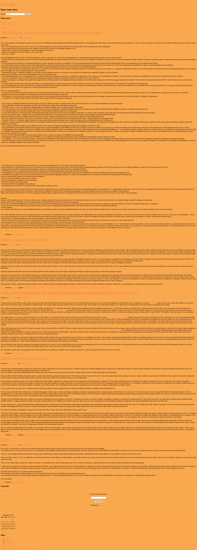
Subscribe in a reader (7, 490)
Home (7, 27)
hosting (36, 548)
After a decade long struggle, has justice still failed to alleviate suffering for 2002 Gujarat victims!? (70, 292)
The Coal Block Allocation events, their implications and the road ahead (51, 32)
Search (3, 14)
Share (4, 234)
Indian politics (51, 435)
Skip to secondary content (9, 24)
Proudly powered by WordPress (11, 548)
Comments (10, 543)
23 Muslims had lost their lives (117, 317)
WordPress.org (9, 545)
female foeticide (50, 287)
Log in (7, 539)
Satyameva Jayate (75, 287)
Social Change (86, 287)
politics (59, 435)
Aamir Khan (27, 287)
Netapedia (8, 4)
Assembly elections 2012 (31, 435)
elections (43, 435)
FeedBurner (103, 505)
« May (3, 531)
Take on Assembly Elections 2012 (24, 358)
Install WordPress (27, 548)
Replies (21, 234)
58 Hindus (152, 303)
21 (1, 447)
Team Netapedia (27, 37)
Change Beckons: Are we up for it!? (26, 239)
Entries (9, 541)
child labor (35, 287)
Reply (20, 353)
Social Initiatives (97, 287)
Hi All (5, 440)
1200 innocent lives (60, 310)
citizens (42, 287)
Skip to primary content (8, 22)
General (14, 234)
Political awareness (63, 287)
